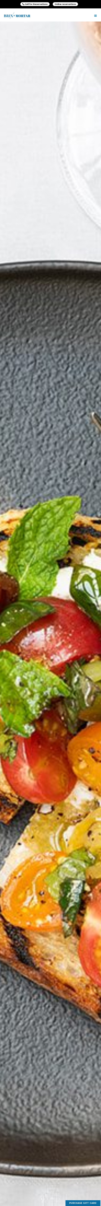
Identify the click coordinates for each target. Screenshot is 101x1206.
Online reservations (65, 4)
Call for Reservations (36, 4)
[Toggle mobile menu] (95, 15)
